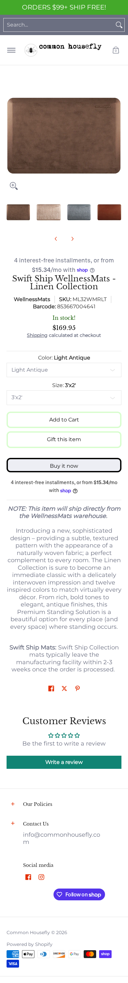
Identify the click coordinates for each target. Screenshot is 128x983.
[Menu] (11, 50)
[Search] (119, 24)
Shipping (37, 335)
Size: (64, 385)
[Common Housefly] (63, 50)
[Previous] (11, 136)
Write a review (64, 762)
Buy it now (64, 466)
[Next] (117, 136)
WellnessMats (32, 299)
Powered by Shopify (30, 944)
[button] (115, 50)
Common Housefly (28, 932)
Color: (64, 358)
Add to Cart (64, 420)
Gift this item (64, 439)
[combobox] (59, 24)
